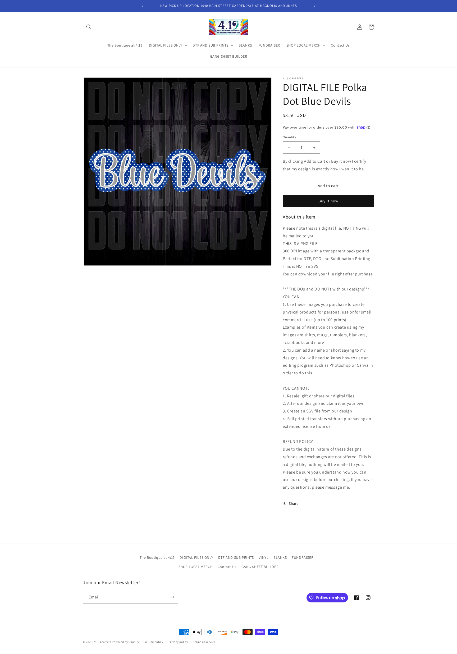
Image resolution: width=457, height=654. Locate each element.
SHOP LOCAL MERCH (196, 566)
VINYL (263, 557)
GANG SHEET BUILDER (260, 566)
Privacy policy (178, 642)
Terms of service (204, 642)
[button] (89, 27)
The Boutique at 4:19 (157, 557)
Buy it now (328, 200)
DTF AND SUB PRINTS (236, 557)
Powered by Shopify (125, 642)
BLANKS (280, 557)
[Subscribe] (172, 597)
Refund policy (153, 642)
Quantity (289, 137)
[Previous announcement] (142, 6)
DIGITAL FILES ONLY (196, 557)
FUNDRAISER (302, 557)
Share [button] (294, 503)
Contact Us (227, 566)
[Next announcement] (315, 6)
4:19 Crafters (102, 642)
